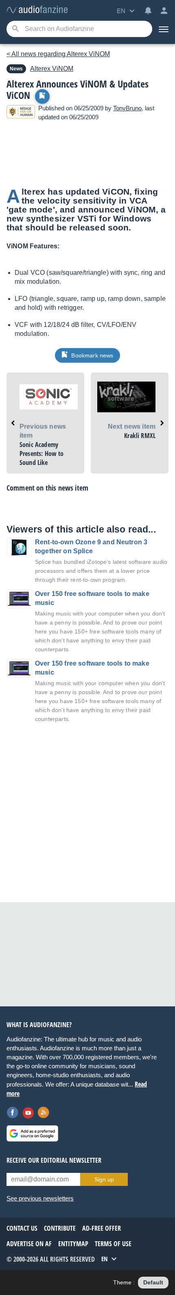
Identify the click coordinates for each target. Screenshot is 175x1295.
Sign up (104, 1179)
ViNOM (51, 68)
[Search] (15, 29)
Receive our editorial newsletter (54, 1160)
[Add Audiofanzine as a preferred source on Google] (32, 1133)
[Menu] (163, 29)
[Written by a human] (21, 113)
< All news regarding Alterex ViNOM (58, 53)
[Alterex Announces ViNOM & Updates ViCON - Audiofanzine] (37, 10)
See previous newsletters (40, 1198)
